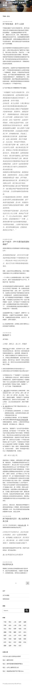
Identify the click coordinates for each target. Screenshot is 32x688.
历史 (20, 625)
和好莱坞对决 (7, 564)
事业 (10, 622)
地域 (20, 629)
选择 (10, 645)
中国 (5, 622)
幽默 (15, 632)
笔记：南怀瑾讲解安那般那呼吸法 (13, 664)
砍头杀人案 (22, 525)
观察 (5, 645)
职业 (25, 642)
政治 (25, 632)
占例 (15, 625)
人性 (15, 622)
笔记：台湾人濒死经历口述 (11, 667)
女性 (25, 629)
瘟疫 (25, 639)
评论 (28, 248)
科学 (5, 642)
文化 (10, 635)
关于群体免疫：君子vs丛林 (13, 24)
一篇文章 (5, 390)
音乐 (20, 645)
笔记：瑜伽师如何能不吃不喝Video (13, 671)
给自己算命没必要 (22, 419)
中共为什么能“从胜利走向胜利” (12, 656)
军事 (5, 625)
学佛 (10, 632)
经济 (15, 642)
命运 (5, 629)
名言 (25, 625)
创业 (10, 625)
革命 (15, 645)
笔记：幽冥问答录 (8, 660)
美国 (20, 642)
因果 (15, 629)
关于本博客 (6, 595)
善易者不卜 (6, 335)
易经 (25, 635)
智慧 (5, 639)
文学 (15, 635)
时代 (20, 635)
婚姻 (5, 632)
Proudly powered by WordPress (12, 683)
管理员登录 (6, 599)
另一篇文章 (6, 406)
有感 (10, 639)
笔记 (10, 642)
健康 (25, 622)
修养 (20, 622)
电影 (15, 639)
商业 (10, 629)
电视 (20, 639)
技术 (20, 632)
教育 (5, 635)
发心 (8, 349)
